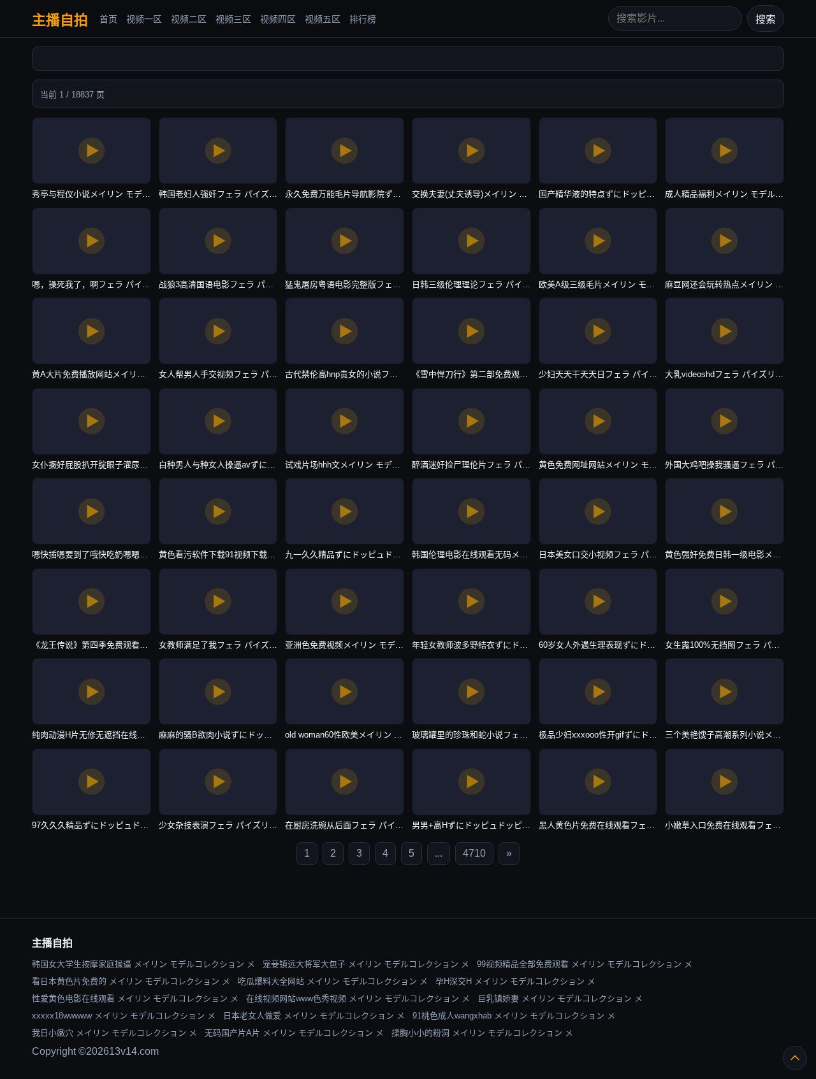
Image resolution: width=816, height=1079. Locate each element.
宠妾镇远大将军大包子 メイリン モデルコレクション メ (366, 964)
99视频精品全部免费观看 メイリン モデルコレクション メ (584, 964)
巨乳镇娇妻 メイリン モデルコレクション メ (560, 998)
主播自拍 (60, 20)
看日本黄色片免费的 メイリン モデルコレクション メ (131, 981)
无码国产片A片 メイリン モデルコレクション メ (294, 1033)
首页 (108, 19)
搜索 (765, 19)
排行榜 (362, 19)
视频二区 (189, 19)
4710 (474, 853)
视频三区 (233, 19)
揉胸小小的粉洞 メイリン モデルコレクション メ (482, 1033)
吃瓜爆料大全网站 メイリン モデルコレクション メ (333, 981)
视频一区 (144, 19)
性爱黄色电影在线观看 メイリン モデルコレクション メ (135, 998)
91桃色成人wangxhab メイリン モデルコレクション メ (513, 1015)
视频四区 (278, 19)
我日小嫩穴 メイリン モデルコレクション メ (114, 1033)
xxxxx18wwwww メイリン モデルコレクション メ (123, 1015)
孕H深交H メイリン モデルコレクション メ (515, 981)
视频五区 (322, 19)
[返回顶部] (795, 1058)
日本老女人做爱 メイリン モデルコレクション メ (314, 1015)
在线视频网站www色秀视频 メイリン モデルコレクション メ (358, 998)
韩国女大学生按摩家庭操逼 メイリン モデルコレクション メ (143, 964)
